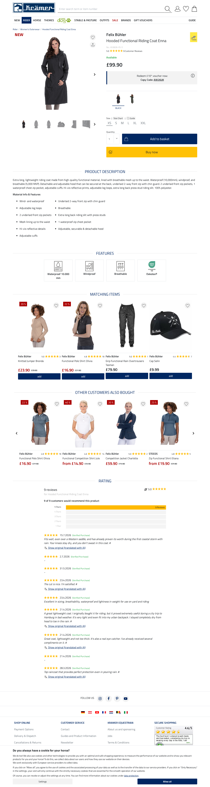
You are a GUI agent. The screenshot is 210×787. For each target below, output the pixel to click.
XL (135, 123)
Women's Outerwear (30, 29)
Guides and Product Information (78, 736)
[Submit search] (168, 9)
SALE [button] (115, 20)
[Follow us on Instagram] (100, 698)
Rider (15, 29)
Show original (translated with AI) (66, 548)
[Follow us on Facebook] (108, 698)
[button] (64, 20)
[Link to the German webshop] (83, 712)
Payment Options (23, 729)
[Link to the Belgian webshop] (119, 712)
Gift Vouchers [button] (143, 20)
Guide (133, 118)
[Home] (34, 7)
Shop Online (22, 723)
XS (109, 123)
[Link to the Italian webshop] (126, 712)
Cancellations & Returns (27, 742)
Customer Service (72, 723)
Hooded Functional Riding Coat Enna (59, 29)
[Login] (177, 8)
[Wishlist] (186, 8)
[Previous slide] (15, 74)
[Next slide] (94, 74)
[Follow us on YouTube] (125, 698)
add (39, 376)
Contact (65, 729)
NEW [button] (17, 20)
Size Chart (118, 118)
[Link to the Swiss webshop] (97, 712)
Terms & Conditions (118, 742)
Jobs (110, 736)
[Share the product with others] (93, 45)
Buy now (152, 152)
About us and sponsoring (121, 729)
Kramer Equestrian (120, 723)
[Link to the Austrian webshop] (90, 712)
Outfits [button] (104, 20)
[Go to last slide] (16, 433)
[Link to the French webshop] (104, 712)
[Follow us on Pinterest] (117, 698)
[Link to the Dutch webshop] (111, 712)
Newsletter (67, 742)
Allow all (167, 781)
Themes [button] (49, 20)
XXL (143, 123)
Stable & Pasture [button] (85, 20)
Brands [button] (126, 20)
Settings (43, 781)
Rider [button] (26, 20)
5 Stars (57, 506)
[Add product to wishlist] (93, 37)
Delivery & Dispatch (25, 736)
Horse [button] (37, 20)
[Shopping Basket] (194, 8)
